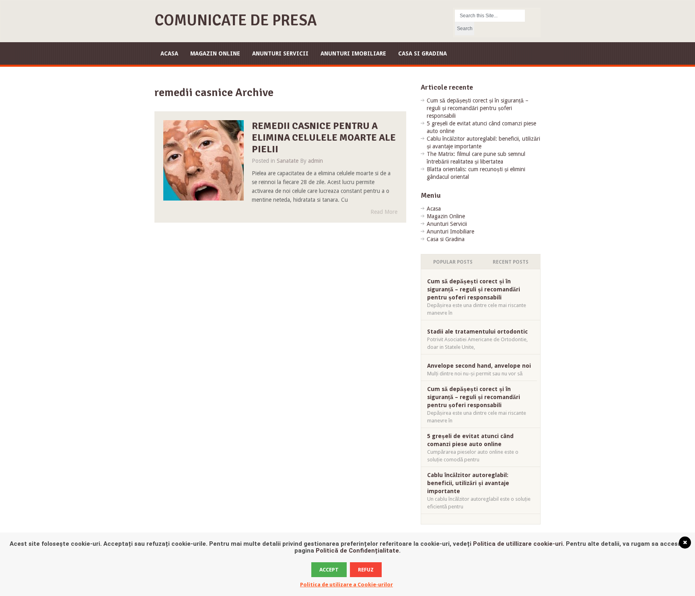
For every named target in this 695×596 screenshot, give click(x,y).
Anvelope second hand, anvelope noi (479, 366)
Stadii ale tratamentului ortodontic (477, 331)
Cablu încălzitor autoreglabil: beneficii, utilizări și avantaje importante (468, 483)
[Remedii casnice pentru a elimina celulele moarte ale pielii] (203, 160)
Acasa (169, 53)
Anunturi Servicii (280, 53)
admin (315, 161)
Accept (329, 570)
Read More (383, 212)
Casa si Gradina (422, 53)
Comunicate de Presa (235, 20)
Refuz (366, 570)
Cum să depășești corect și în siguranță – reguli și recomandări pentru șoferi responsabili (477, 108)
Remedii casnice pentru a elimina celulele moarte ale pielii (324, 137)
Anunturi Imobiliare (353, 53)
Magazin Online (215, 53)
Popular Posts (453, 262)
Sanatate (287, 161)
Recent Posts (510, 262)
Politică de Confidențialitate (357, 550)
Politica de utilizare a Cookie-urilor (346, 585)
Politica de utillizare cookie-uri (518, 543)
